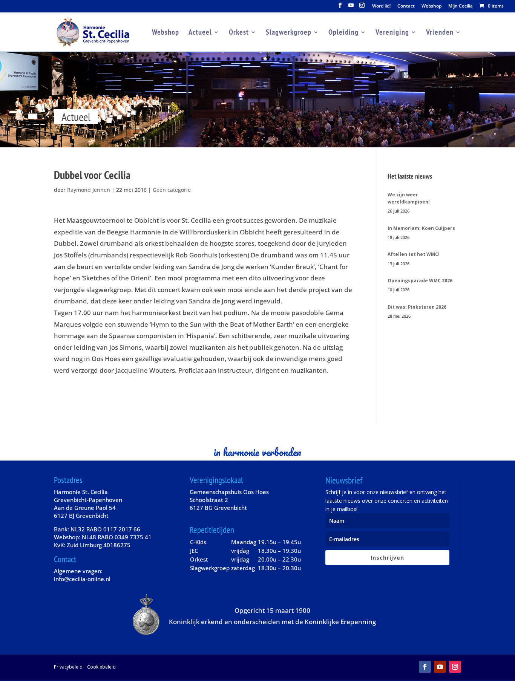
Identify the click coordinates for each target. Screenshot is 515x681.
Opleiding (343, 33)
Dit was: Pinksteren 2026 (417, 307)
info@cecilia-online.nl (82, 579)
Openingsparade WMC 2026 (420, 280)
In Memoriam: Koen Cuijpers (421, 228)
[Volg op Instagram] (455, 667)
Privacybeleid (68, 667)
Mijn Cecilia (460, 6)
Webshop (431, 6)
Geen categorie (172, 189)
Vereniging (392, 33)
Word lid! (381, 6)
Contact (406, 6)
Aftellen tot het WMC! (414, 254)
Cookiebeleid (101, 667)
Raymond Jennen (88, 189)
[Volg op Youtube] (440, 667)
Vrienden (440, 33)
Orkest (239, 33)
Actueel (200, 33)
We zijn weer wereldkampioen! (409, 198)
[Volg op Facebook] (425, 667)
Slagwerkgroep (288, 33)
